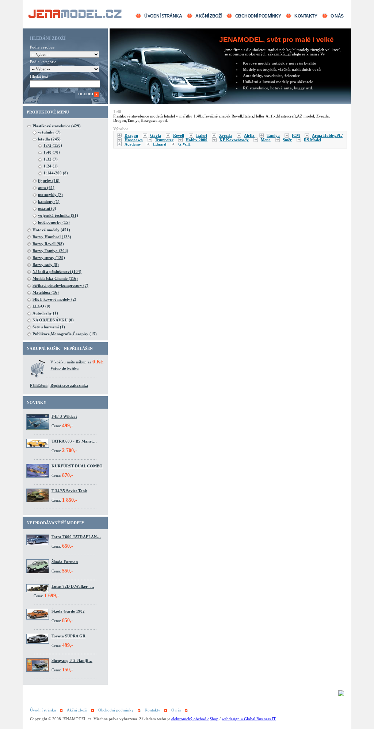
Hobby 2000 (196, 140)
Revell (178, 135)
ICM (296, 135)
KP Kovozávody (234, 140)
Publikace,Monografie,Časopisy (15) (65, 334)
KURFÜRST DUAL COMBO (77, 466)
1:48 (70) (51, 152)
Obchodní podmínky (258, 16)
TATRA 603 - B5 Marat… (74, 441)
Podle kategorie (43, 61)
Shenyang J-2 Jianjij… (71, 660)
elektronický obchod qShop (194, 719)
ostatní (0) (47, 208)
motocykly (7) (50, 194)
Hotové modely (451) (51, 230)
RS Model (312, 140)
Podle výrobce (42, 47)
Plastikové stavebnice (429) (57, 126)
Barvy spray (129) (49, 257)
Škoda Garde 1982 (68, 611)
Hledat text (39, 76)
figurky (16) (49, 180)
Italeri (201, 135)
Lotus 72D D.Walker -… (72, 586)
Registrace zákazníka (69, 385)
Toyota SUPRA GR (68, 636)
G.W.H (184, 144)
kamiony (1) (49, 201)
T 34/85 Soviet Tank (69, 491)
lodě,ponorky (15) (54, 222)
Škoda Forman (64, 561)
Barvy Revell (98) (48, 244)
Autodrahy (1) (45, 313)
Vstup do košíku (64, 368)
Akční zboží (208, 16)
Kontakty (305, 16)
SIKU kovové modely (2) (54, 299)
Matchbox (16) (46, 292)
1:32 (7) (50, 159)
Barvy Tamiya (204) (50, 250)
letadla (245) (49, 139)
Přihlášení (38, 385)
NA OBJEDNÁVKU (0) (53, 320)
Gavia (155, 135)
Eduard (159, 144)
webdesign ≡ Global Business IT (249, 719)
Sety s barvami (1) (49, 327)
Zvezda (225, 135)
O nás (337, 16)
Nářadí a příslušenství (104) (57, 271)
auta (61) (46, 187)
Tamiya (273, 135)
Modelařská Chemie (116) (55, 278)
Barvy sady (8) (46, 264)
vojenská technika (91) (58, 215)
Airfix (249, 135)
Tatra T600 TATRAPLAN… (76, 537)
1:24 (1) (50, 166)
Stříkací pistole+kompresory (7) (60, 285)
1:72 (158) (52, 145)
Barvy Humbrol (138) (52, 237)
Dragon (131, 135)
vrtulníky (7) (49, 132)
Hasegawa (134, 140)
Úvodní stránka (163, 16)
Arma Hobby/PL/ (327, 135)
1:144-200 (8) (55, 173)
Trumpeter (164, 140)
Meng (266, 140)
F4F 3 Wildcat (64, 416)
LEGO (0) (41, 306)
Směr (287, 140)
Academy (133, 144)
